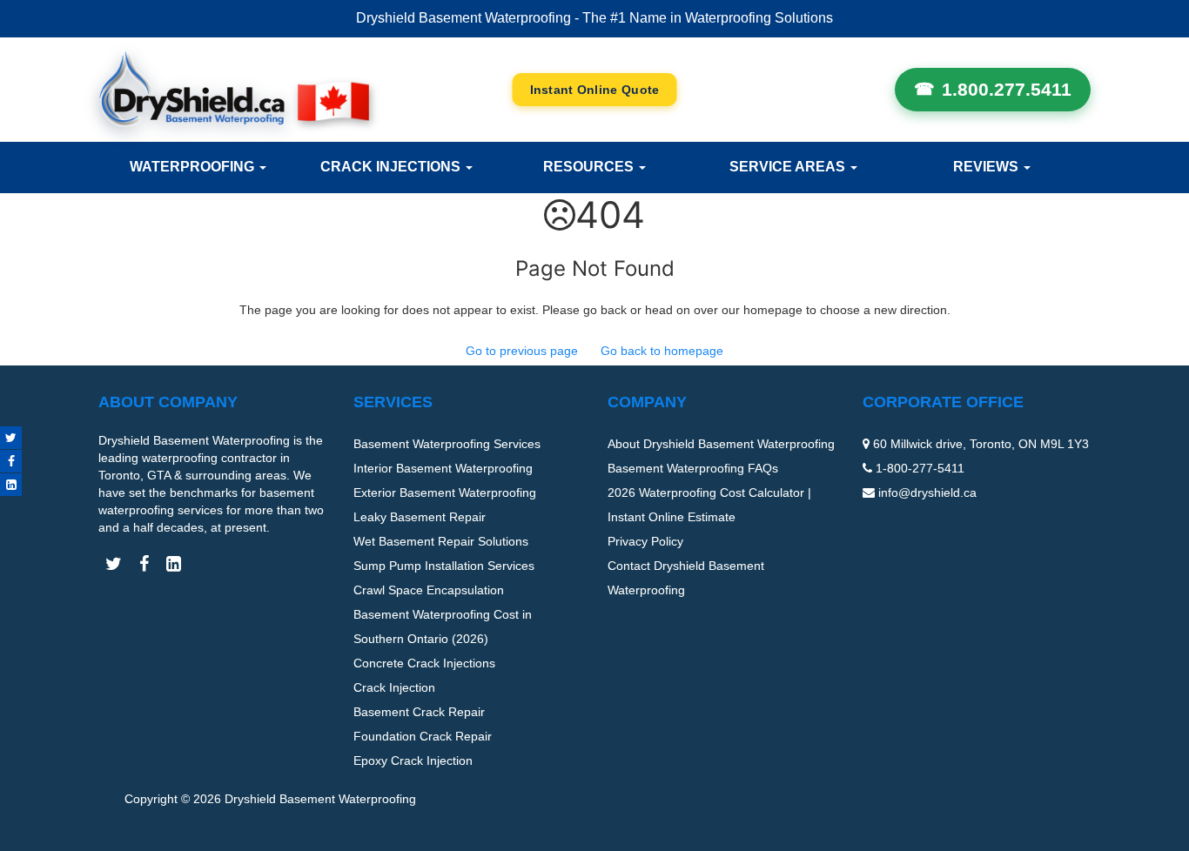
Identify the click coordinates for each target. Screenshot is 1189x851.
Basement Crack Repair (419, 712)
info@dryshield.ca (927, 492)
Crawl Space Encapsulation (428, 590)
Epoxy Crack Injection (413, 760)
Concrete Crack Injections (424, 663)
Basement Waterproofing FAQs (693, 468)
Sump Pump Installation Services (443, 566)
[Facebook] (11, 461)
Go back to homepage (662, 351)
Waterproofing (194, 166)
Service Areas (789, 166)
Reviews (987, 166)
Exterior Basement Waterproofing (444, 492)
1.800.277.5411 (1006, 89)
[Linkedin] (11, 484)
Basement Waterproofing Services (447, 444)
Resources (590, 166)
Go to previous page (522, 351)
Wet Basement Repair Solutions (440, 541)
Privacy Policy (645, 541)
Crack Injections (392, 166)
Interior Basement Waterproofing (443, 468)
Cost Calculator (595, 89)
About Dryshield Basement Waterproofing (721, 444)
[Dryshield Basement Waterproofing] (233, 89)
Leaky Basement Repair (419, 517)
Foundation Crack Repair (422, 736)
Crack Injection (394, 687)
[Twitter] (11, 437)
